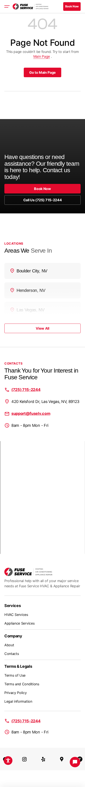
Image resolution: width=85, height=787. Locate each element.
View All (42, 328)
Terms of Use (15, 675)
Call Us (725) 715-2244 (42, 200)
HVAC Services (16, 614)
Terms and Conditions (21, 684)
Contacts (11, 653)
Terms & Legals (18, 666)
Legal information (18, 701)
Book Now (42, 189)
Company (13, 636)
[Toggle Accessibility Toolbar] (8, 760)
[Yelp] (43, 759)
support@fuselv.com (30, 413)
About (9, 645)
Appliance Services (19, 623)
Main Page (41, 56)
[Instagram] (24, 759)
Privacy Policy (15, 692)
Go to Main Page (42, 72)
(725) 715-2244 (26, 389)
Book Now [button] (72, 6)
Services (12, 605)
